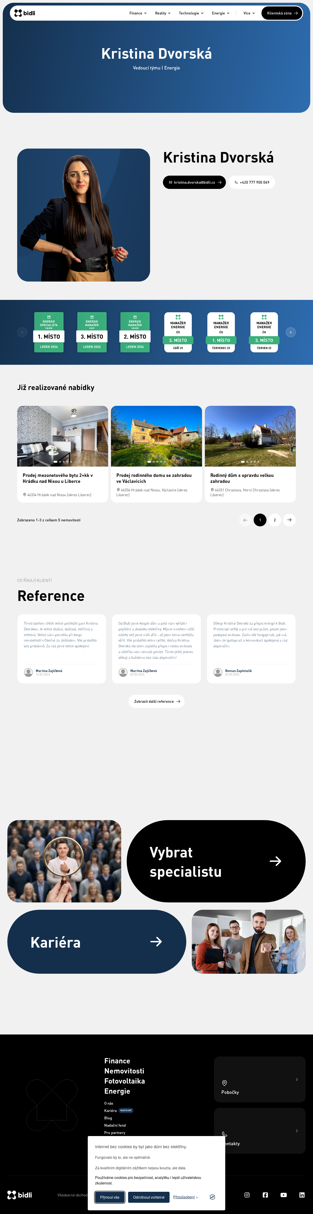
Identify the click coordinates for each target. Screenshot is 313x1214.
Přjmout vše (109, 1197)
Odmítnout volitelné (149, 1197)
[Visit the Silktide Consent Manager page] (212, 1197)
